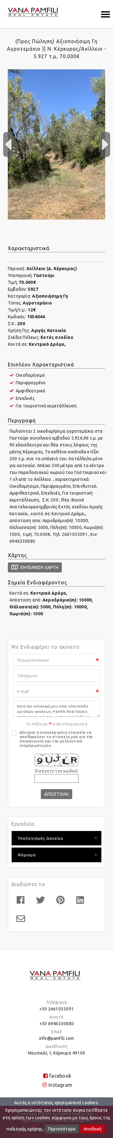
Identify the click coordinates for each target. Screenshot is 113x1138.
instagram (60, 1085)
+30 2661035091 (56, 1008)
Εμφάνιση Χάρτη (38, 567)
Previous (8, 144)
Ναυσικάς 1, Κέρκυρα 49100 (56, 1052)
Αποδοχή (92, 1128)
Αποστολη (56, 794)
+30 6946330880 (56, 1023)
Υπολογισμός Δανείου (40, 838)
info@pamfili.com (56, 1038)
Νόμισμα (27, 855)
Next (105, 144)
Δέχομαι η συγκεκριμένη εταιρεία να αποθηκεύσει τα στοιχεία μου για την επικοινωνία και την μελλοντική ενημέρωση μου (56, 739)
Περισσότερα (62, 1128)
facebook (60, 1076)
